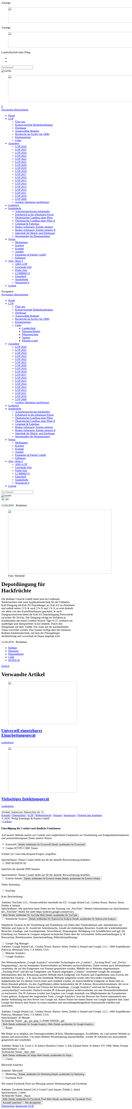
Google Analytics (15, 956)
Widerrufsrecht (43, 815)
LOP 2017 (20, 174)
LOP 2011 (20, 192)
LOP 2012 (20, 189)
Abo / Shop (15, 260)
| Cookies (6, 821)
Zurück (5, 666)
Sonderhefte (14, 208)
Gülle (11, 657)
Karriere (19, 245)
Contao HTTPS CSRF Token (22, 848)
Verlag (11, 239)
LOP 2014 (20, 183)
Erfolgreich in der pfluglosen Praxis (34, 214)
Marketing (11, 1074)
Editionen (20, 257)
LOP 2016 (20, 177)
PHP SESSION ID (16, 863)
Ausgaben (13, 143)
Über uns (20, 121)
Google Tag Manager (17, 943)
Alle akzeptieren (33, 1102)
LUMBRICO (22, 273)
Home (11, 115)
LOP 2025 (20, 149)
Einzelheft (20, 276)
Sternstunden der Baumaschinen (32, 236)
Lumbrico (13, 205)
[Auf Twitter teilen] (7, 499)
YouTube (10, 890)
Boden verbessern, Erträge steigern (34, 226)
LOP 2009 (20, 199)
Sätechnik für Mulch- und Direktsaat (35, 233)
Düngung (13, 650)
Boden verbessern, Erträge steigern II (35, 230)
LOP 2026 (20, 146)
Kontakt (19, 248)
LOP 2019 (20, 168)
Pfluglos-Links (30, 340)
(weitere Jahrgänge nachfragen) (32, 202)
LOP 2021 (20, 161)
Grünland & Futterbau (27, 223)
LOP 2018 (20, 171)
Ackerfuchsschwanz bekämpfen (32, 211)
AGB (30, 815)
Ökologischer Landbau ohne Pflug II (35, 220)
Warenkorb (22, 282)
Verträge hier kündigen (89, 815)
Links (18, 140)
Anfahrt (19, 251)
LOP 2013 (20, 186)
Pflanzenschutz (30, 334)
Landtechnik (29, 328)
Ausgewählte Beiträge (27, 131)
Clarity (9, 1058)
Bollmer (12, 647)
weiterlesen (7, 742)
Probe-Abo (21, 270)
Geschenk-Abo (23, 267)
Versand (57, 815)
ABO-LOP (21, 264)
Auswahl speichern (12, 1102)
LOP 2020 (20, 165)
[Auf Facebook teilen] (3, 499)
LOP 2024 (20, 152)
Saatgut (26, 337)
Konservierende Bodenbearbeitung (34, 124)
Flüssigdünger (16, 654)
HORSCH (14, 660)
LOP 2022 (20, 158)
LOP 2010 (20, 195)
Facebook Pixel (14, 1077)
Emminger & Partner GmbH (30, 254)
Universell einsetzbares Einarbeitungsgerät (21, 732)
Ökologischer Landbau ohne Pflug (34, 217)
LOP (11, 118)
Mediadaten (21, 242)
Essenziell (11, 844)
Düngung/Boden (31, 331)
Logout (12, 285)
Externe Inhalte (14, 878)
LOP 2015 (20, 180)
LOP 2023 (20, 155)
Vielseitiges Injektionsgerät (25, 799)
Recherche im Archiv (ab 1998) (32, 134)
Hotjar (9, 1027)
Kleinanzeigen (23, 137)
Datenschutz (18, 815)
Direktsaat (20, 127)
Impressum (69, 815)
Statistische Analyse (16, 918)
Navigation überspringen (14, 109)
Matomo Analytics (15, 953)
